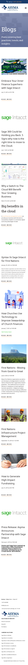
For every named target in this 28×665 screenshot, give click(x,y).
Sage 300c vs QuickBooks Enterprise (8, 654)
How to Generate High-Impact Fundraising (10, 480)
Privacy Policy (22, 661)
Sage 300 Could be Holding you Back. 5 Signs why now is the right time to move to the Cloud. (13, 138)
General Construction (5, 621)
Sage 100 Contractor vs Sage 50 (8, 648)
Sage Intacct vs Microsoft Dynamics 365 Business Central (13, 640)
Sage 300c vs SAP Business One (8, 651)
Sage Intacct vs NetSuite (6, 635)
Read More (6, 99)
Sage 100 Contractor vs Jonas (7, 643)
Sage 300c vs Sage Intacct (6, 657)
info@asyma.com (5, 605)
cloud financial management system (12, 216)
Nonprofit (3, 624)
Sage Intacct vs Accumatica (6, 638)
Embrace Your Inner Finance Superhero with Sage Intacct (12, 84)
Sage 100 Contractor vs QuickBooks (8, 645)
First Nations (4, 626)
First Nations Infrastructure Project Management (13, 433)
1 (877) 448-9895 (17, 2)
